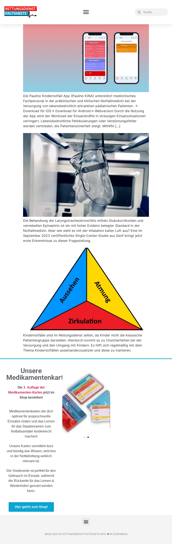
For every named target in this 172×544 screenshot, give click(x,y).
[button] (86, 12)
